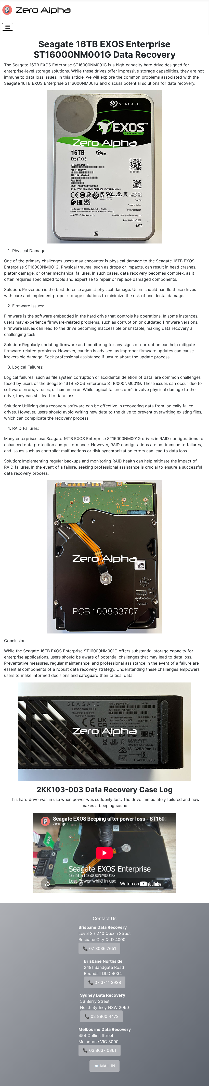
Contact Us (104, 918)
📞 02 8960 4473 (101, 1016)
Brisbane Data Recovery (103, 927)
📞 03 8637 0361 (99, 1050)
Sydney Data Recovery (102, 995)
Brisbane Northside (103, 961)
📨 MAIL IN (104, 1065)
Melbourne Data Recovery (105, 1029)
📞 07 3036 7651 (99, 948)
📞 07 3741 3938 (104, 982)
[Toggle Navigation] (7, 27)
